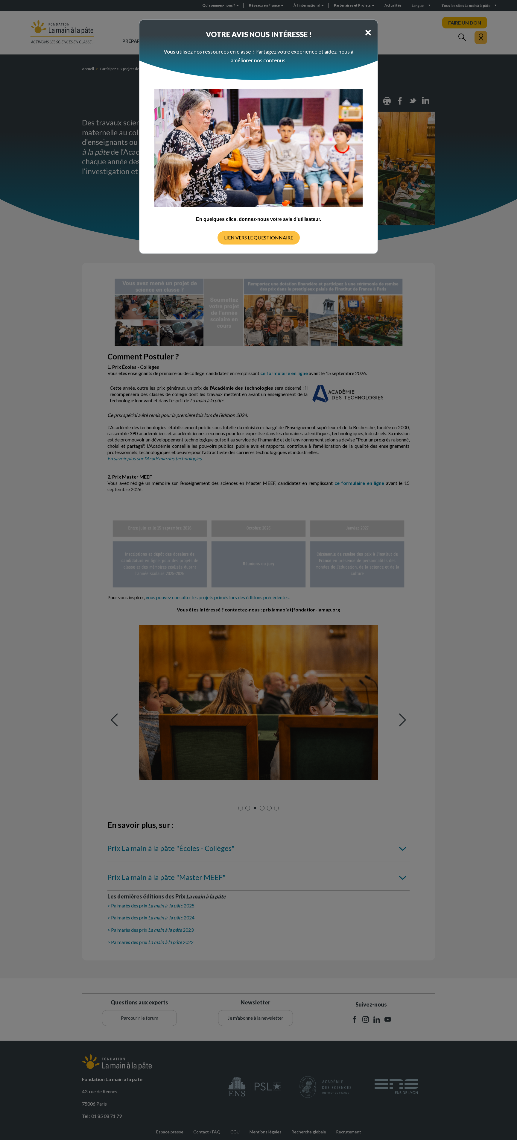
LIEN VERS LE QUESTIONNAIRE (258, 237)
